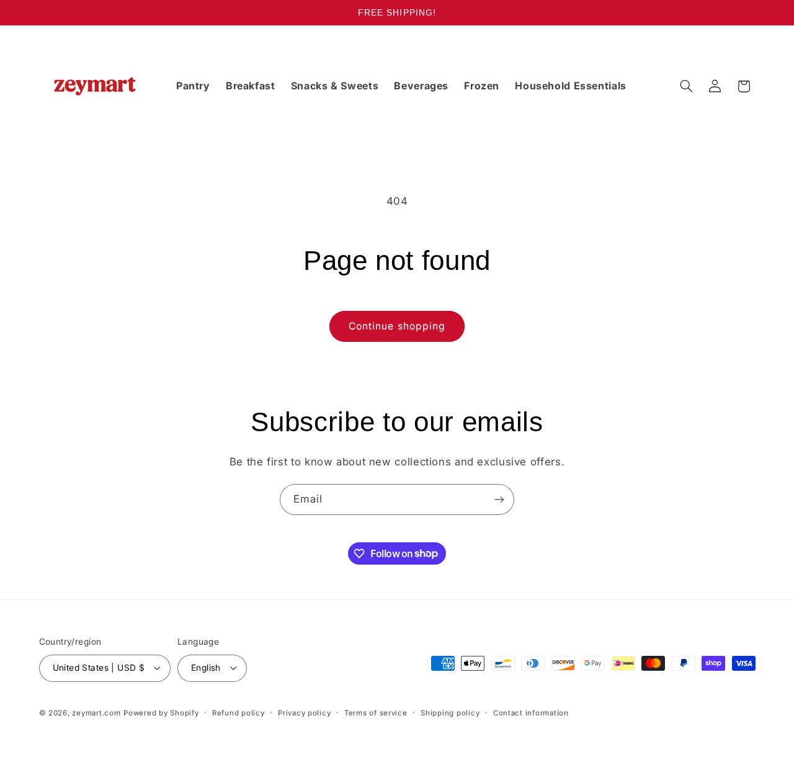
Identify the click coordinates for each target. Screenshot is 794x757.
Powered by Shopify (160, 713)
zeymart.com (96, 713)
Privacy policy (304, 713)
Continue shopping (397, 326)
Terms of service (376, 713)
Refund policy (238, 713)
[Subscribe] (499, 499)
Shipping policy (450, 713)
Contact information (531, 713)
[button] (686, 86)
